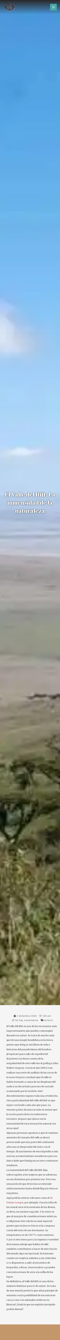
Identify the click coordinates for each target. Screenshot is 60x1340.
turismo (48, 1020)
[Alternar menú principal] (53, 7)
